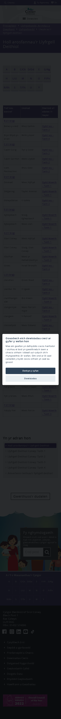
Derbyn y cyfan (30, 371)
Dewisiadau (30, 378)
